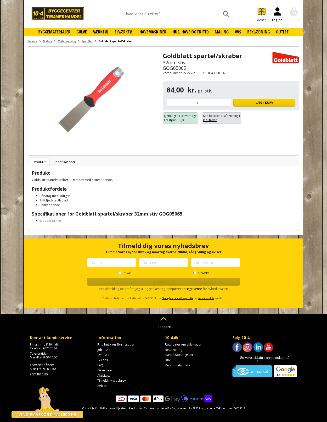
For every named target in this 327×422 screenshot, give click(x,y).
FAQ (100, 365)
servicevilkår (206, 298)
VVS (238, 32)
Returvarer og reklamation (183, 344)
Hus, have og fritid (191, 32)
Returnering (173, 349)
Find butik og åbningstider (116, 344)
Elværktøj (124, 32)
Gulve (81, 32)
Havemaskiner (153, 32)
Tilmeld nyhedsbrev (111, 380)
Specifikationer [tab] (64, 162)
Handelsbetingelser (179, 354)
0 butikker (210, 120)
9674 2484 (50, 348)
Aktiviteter (104, 375)
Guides (102, 360)
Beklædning (258, 32)
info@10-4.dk (49, 344)
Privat (127, 273)
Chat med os (39, 374)
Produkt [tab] (39, 162)
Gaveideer (105, 370)
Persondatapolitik (177, 365)
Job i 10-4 (103, 349)
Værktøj (100, 32)
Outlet (282, 32)
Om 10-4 (103, 354)
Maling (222, 32)
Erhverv (203, 273)
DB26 (168, 360)
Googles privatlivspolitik (177, 298)
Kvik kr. (102, 386)
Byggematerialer (54, 32)
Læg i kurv (264, 102)
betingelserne (192, 289)
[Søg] (226, 14)
